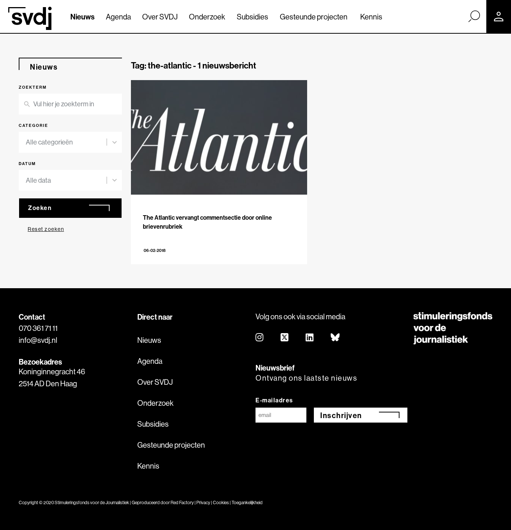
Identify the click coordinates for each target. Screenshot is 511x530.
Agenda (118, 16)
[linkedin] (310, 337)
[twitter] (285, 337)
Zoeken (40, 207)
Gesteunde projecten (314, 16)
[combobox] (66, 142)
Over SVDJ (160, 16)
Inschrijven (341, 415)
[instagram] (260, 337)
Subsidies (252, 16)
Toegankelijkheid (247, 502)
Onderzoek (207, 16)
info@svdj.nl (38, 340)
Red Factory (182, 502)
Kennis (371, 16)
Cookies (221, 502)
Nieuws (82, 16)
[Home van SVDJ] (30, 18)
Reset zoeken (46, 229)
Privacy (203, 502)
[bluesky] (335, 337)
